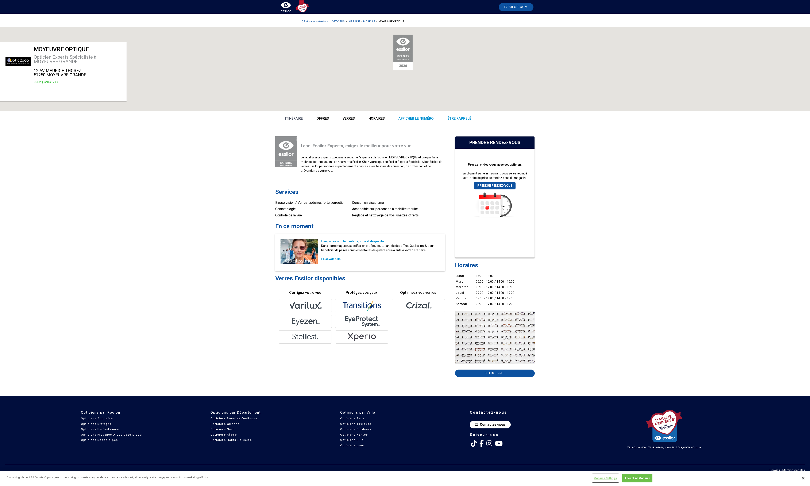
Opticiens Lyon (352, 445)
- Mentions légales (793, 470)
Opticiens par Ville (357, 412)
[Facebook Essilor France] (481, 443)
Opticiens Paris (352, 418)
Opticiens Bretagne (96, 423)
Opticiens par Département (236, 412)
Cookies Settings (605, 478)
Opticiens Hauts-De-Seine (231, 439)
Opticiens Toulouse (355, 423)
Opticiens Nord (223, 429)
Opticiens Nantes (354, 434)
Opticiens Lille (352, 439)
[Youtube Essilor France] (499, 443)
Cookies (775, 470)
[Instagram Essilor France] (489, 443)
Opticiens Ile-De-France (100, 429)
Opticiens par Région (100, 412)
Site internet (495, 373)
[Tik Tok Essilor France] (474, 443)
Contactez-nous (493, 425)
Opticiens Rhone (224, 434)
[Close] (803, 478)
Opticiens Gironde (225, 423)
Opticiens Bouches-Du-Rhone (234, 418)
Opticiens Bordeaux (356, 429)
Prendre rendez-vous (494, 185)
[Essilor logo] (290, 8)
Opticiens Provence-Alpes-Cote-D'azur (112, 434)
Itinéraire (294, 118)
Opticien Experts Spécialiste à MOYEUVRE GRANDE (65, 59)
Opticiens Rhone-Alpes (99, 439)
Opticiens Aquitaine (97, 418)
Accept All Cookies (637, 478)
